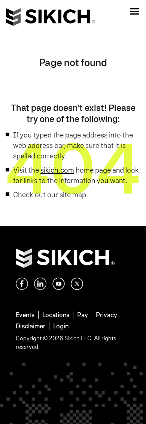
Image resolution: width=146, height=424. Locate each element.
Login (61, 326)
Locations (55, 315)
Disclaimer (30, 326)
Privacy (106, 315)
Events (25, 315)
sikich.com (57, 169)
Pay (82, 315)
